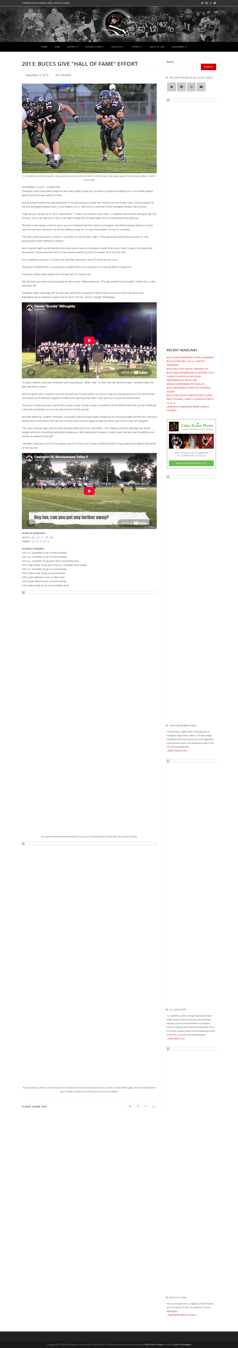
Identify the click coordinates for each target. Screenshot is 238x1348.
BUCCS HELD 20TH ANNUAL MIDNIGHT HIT (187, 368)
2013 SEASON (63, 75)
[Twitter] (171, 86)
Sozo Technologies (182, 1344)
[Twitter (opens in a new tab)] (202, 3)
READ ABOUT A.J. (176, 1038)
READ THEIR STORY (177, 750)
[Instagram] (191, 86)
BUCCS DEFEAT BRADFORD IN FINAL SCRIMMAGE (190, 357)
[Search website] (195, 47)
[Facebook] (181, 86)
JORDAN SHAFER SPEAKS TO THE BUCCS (186, 384)
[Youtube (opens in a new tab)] (214, 3)
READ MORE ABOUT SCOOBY (182, 1314)
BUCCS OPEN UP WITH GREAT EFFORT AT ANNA (189, 395)
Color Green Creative (154, 1344)
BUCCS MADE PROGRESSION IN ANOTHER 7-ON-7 (190, 372)
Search (170, 61)
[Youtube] (201, 86)
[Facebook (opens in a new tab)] (206, 3)
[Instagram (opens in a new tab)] (211, 3)
